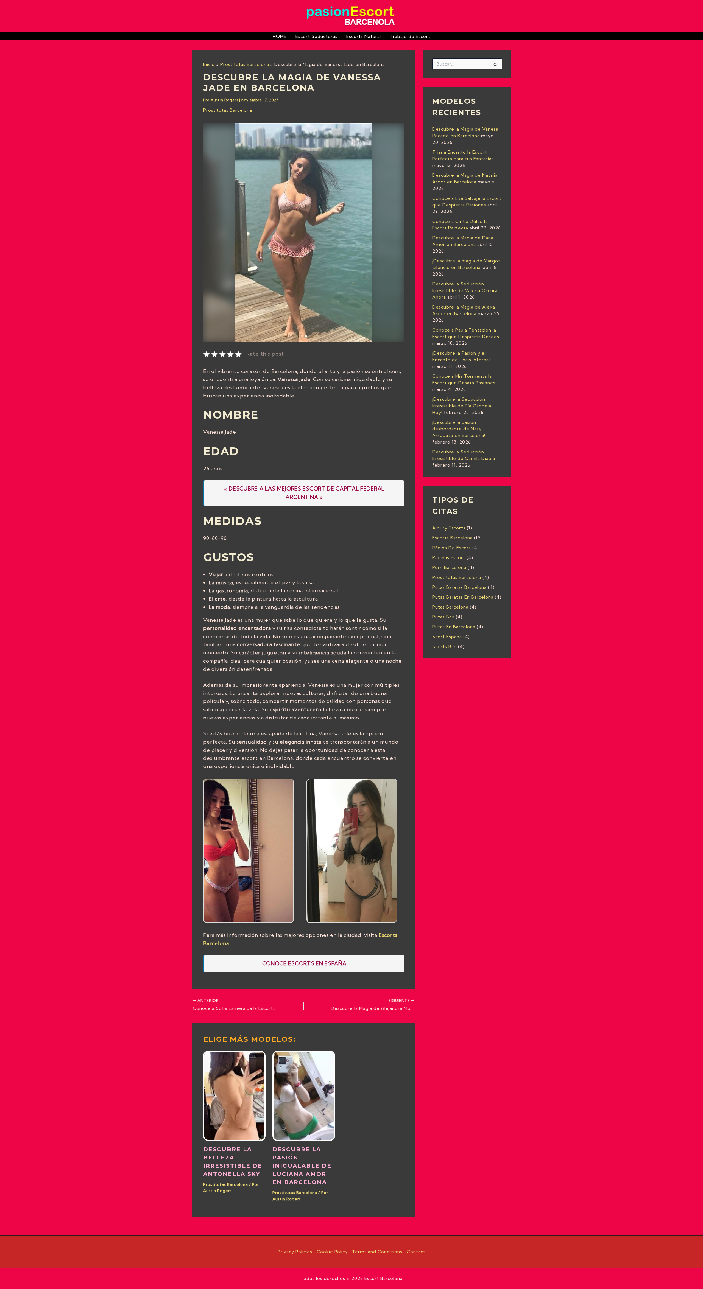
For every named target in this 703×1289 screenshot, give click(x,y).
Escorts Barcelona (452, 537)
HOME (280, 36)
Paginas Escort (448, 557)
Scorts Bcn (444, 646)
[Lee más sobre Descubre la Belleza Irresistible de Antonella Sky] (234, 1095)
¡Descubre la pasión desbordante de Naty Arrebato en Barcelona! (458, 428)
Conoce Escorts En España (304, 963)
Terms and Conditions (377, 1251)
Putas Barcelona (450, 607)
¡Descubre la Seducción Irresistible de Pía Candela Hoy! (461, 405)
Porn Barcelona (449, 567)
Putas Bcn (443, 617)
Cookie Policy (332, 1251)
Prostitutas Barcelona (227, 110)
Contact (416, 1251)
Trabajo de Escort (410, 36)
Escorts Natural (363, 36)
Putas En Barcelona (453, 626)
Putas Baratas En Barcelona (462, 597)
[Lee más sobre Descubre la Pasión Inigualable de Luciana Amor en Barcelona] (303, 1095)
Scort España (447, 636)
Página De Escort (451, 547)
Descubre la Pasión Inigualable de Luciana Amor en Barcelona (301, 1166)
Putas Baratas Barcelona (459, 587)
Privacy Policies (295, 1251)
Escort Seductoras (316, 36)
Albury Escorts (448, 528)
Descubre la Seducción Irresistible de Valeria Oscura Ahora (465, 290)
